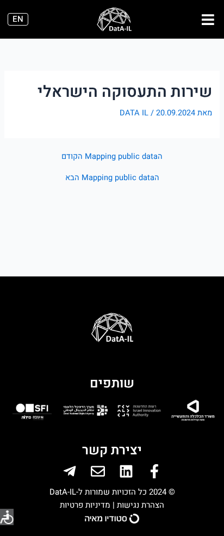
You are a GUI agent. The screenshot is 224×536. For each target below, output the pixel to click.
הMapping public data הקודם (112, 157)
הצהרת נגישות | (137, 505)
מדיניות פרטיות (85, 505)
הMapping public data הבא (112, 178)
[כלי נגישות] (7, 517)
